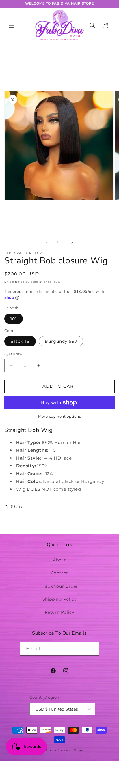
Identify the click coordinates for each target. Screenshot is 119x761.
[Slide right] (72, 242)
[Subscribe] (92, 649)
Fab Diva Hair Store (66, 750)
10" (13, 318)
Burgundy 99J (61, 341)
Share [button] (17, 506)
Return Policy (60, 612)
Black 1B (20, 341)
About (59, 560)
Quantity (13, 354)
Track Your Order (59, 586)
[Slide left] (46, 242)
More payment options (59, 416)
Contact (59, 573)
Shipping (12, 282)
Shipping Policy (59, 599)
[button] (11, 25)
